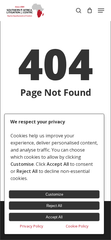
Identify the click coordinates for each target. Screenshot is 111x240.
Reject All (54, 206)
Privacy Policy (31, 226)
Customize (54, 194)
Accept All (54, 217)
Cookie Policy (77, 226)
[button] (101, 10)
